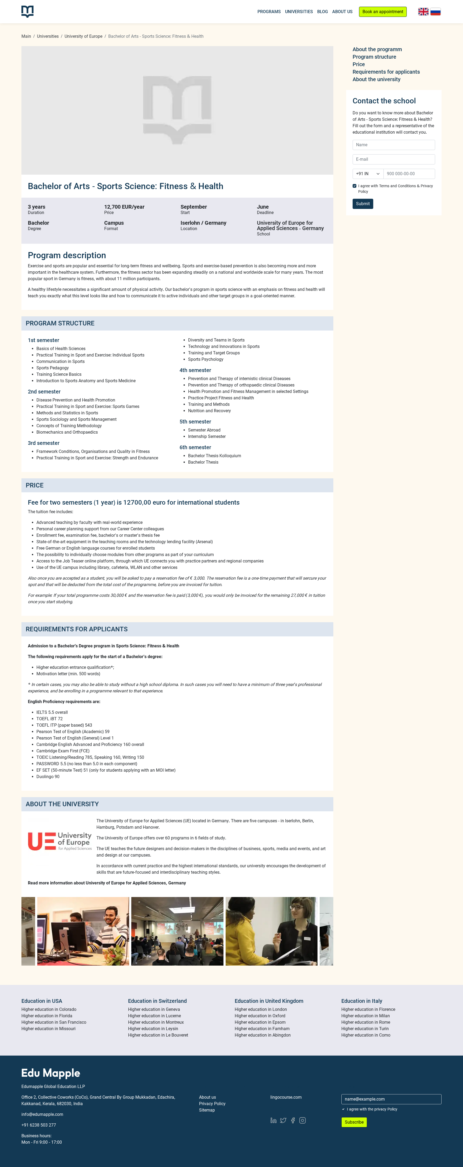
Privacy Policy (212, 1103)
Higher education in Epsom (260, 1022)
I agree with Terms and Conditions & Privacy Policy (395, 189)
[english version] (423, 11)
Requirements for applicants (386, 72)
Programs (269, 11)
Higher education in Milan (365, 1015)
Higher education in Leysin (153, 1028)
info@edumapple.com (42, 1114)
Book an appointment (383, 11)
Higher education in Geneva (154, 1009)
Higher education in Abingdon (263, 1035)
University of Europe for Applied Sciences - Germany (290, 225)
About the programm (377, 49)
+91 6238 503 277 (38, 1125)
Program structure (374, 57)
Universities (299, 11)
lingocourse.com (286, 1097)
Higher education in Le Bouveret (158, 1035)
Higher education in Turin (365, 1028)
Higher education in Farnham (262, 1028)
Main (26, 36)
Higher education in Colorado (48, 1009)
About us (207, 1097)
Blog (322, 11)
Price (359, 64)
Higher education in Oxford (260, 1015)
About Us (342, 11)
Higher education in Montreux (156, 1022)
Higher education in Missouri (48, 1028)
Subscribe (354, 1122)
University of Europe (83, 36)
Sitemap (207, 1110)
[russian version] (435, 11)
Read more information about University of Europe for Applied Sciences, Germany (107, 882)
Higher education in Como (365, 1035)
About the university (377, 79)
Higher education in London (261, 1009)
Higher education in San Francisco (53, 1022)
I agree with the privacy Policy (372, 1109)
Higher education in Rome (365, 1022)
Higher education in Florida (46, 1015)
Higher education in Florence (368, 1009)
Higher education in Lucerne (154, 1015)
